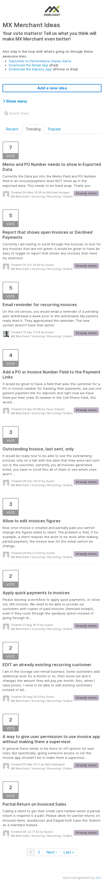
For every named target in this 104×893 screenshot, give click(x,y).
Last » (68, 852)
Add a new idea (52, 88)
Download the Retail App (28, 65)
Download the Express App (30, 69)
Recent (12, 129)
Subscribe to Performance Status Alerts (40, 61)
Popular (54, 129)
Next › (51, 852)
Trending (33, 129)
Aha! (98, 878)
